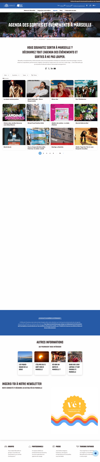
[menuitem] (14, 5)
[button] (90, 5)
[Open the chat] (96, 453)
